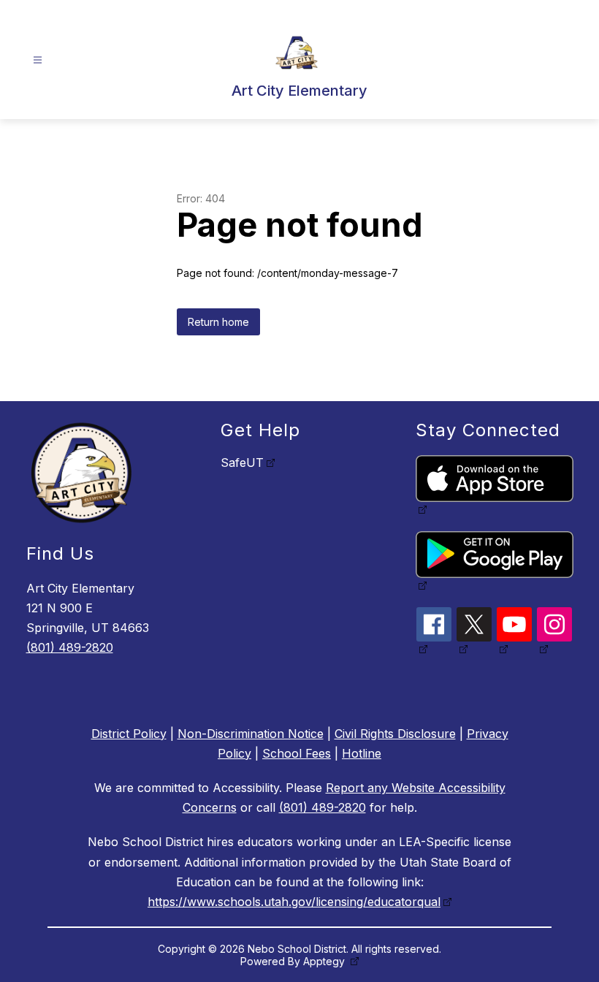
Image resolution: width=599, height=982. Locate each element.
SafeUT (242, 462)
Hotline (361, 753)
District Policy (129, 733)
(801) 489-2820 (69, 647)
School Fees (296, 753)
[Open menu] (37, 60)
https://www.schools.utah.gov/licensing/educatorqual (294, 901)
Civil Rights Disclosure (395, 733)
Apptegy (325, 961)
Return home (218, 322)
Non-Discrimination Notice (251, 733)
